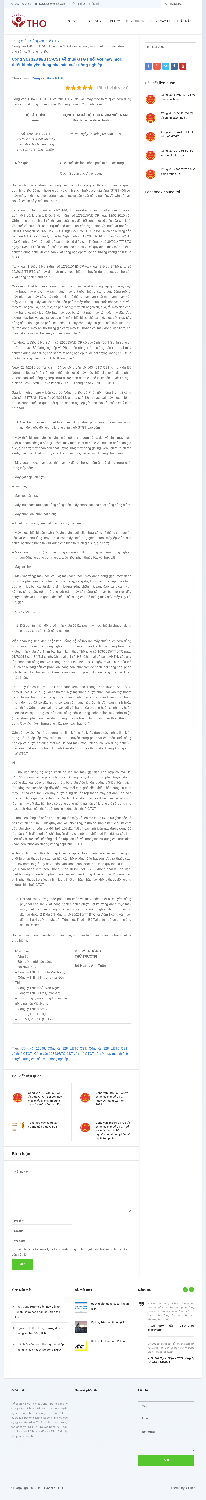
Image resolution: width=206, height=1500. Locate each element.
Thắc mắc (184, 21)
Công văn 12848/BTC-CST (67, 1048)
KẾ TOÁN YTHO (50, 1488)
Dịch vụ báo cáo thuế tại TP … (110, 1322)
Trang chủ (73, 21)
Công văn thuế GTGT (45, 41)
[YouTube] (182, 66)
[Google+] (157, 66)
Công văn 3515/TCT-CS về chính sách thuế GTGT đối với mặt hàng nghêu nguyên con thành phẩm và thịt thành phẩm (113, 1130)
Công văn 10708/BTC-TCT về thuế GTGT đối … (178, 153)
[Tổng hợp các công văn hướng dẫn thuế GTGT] (18, 1128)
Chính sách (159, 21)
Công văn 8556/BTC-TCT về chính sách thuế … (177, 115)
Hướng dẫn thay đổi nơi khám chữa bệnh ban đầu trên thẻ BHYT (36, 1312)
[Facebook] (148, 66)
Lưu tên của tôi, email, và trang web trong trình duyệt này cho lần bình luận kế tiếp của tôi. (69, 1252)
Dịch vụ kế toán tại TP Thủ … (109, 1341)
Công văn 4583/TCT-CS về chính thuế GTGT (178, 171)
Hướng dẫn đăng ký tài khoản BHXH (110, 1306)
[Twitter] (165, 66)
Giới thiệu (77, 3)
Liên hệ (94, 3)
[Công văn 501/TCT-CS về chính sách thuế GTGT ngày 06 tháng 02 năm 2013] (85, 1098)
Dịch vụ (93, 21)
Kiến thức (133, 21)
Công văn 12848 (33, 1048)
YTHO (190, 1488)
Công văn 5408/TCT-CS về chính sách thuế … (178, 97)
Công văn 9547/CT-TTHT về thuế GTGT (177, 134)
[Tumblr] (174, 66)
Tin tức (114, 21)
